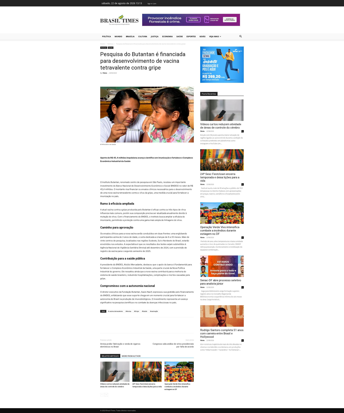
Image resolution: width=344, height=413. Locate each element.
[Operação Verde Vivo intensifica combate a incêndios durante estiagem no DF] (179, 372)
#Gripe (136, 311)
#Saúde (144, 311)
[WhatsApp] (121, 79)
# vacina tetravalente (115, 311)
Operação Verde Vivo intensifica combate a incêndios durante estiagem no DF (177, 386)
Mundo (118, 36)
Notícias (110, 44)
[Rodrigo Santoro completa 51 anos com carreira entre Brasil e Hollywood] (222, 316)
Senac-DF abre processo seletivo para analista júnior (220, 282)
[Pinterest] (115, 79)
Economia (167, 36)
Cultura (142, 36)
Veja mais (214, 36)
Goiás (202, 36)
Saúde (179, 36)
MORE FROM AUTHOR (131, 356)
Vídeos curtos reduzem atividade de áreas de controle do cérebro (220, 126)
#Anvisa (128, 311)
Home (102, 44)
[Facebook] (103, 79)
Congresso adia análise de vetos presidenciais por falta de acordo (173, 345)
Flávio (105, 73)
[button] (240, 36)
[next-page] (106, 394)
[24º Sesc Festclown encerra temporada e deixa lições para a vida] (147, 372)
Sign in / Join (152, 4)
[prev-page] (102, 394)
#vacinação (154, 311)
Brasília (130, 36)
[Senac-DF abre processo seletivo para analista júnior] (222, 266)
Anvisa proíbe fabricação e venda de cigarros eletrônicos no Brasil (120, 345)
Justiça (154, 36)
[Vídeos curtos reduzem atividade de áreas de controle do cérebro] (115, 372)
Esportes (191, 36)
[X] (109, 79)
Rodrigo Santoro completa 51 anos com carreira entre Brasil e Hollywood (221, 333)
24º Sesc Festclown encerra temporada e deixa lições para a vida (219, 177)
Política (106, 36)
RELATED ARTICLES (110, 356)
